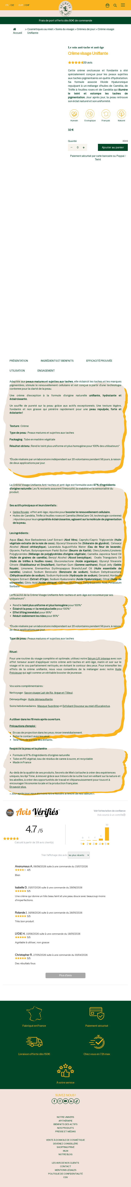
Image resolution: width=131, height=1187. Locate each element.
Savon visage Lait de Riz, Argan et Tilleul (48, 692)
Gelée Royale (21, 512)
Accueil (17, 32)
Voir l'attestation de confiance (109, 811)
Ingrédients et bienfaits (57, 360)
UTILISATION (17, 370)
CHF (27, 5)
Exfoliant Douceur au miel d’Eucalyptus (86, 706)
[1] (89, 840)
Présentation (19, 360)
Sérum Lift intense (99, 658)
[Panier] (107, 4)
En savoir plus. (18, 786)
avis (87, 62)
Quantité (72, 141)
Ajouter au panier (113, 147)
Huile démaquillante (40, 699)
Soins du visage (64, 29)
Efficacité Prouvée (99, 360)
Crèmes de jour (86, 29)
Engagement (46, 370)
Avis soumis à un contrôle (110, 814)
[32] (107, 834)
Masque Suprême (48, 706)
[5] (101, 840)
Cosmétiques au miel (40, 29)
